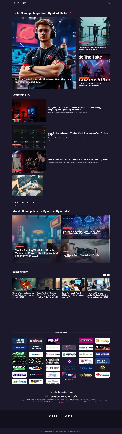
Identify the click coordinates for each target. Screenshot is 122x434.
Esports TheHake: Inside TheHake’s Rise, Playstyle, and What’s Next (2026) (43, 80)
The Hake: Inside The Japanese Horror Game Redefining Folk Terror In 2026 (92, 48)
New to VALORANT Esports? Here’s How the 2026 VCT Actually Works (78, 160)
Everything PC (16, 119)
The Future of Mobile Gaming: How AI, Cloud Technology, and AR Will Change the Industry (82, 232)
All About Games (20, 75)
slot (61, 394)
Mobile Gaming (19, 246)
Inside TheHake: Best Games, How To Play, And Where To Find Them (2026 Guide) (93, 84)
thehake (93, 399)
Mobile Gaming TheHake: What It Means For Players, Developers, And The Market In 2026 (36, 253)
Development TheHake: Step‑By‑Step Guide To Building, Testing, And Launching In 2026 (97, 295)
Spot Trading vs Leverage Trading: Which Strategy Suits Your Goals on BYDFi (78, 134)
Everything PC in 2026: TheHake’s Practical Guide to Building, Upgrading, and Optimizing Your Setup (74, 109)
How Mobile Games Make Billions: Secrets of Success (82, 256)
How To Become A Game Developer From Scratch (26, 203)
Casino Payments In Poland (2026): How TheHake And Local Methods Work (73, 295)
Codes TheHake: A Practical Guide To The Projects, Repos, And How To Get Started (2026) (48, 295)
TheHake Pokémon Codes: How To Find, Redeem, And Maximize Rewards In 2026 (23, 295)
